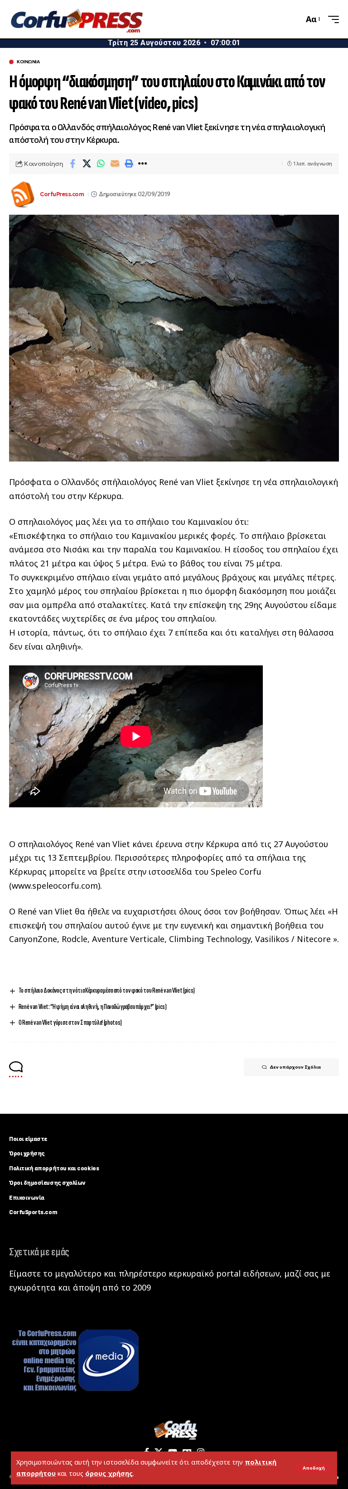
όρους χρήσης (109, 1473)
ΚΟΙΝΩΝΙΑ (28, 62)
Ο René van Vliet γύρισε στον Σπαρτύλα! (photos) (70, 1022)
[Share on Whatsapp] (100, 163)
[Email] (114, 163)
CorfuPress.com (62, 194)
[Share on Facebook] (72, 163)
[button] (314, 1468)
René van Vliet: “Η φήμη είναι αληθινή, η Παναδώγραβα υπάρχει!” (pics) (93, 1007)
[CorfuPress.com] (76, 19)
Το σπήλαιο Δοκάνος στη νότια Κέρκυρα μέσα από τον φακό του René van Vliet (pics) (107, 990)
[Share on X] (86, 163)
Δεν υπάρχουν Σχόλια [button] (295, 1067)
